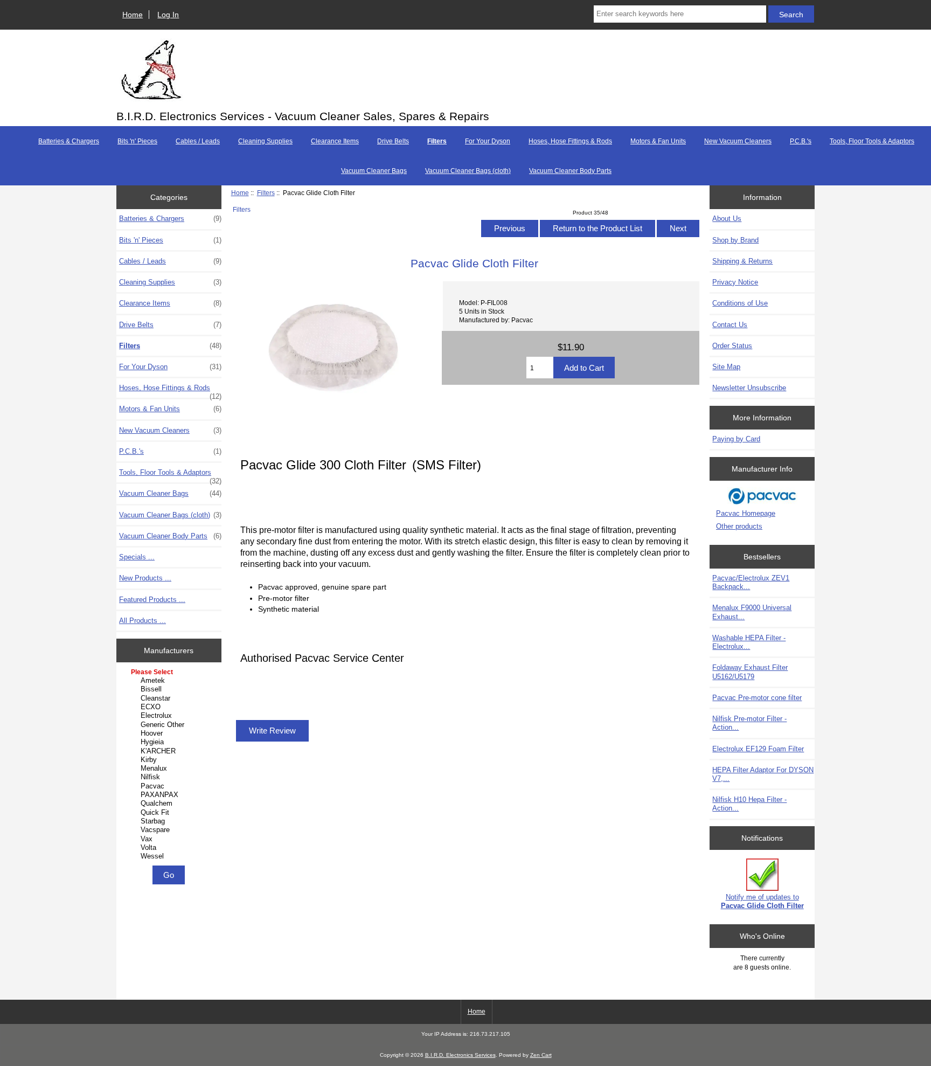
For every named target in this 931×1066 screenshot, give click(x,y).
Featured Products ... (152, 600)
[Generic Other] (170, 725)
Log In (168, 14)
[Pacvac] (170, 786)
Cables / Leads (198, 141)
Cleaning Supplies (265, 141)
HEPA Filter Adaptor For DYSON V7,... (763, 774)
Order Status (732, 346)
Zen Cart (541, 1055)
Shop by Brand (735, 240)
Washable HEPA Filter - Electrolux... (749, 642)
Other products (739, 526)
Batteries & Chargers (68, 141)
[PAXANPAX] (170, 795)
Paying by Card (736, 439)
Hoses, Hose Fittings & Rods (570, 141)
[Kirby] (170, 760)
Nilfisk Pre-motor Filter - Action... (749, 723)
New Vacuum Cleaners (738, 141)
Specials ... (137, 557)
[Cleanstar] (170, 698)
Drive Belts (393, 141)
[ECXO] (170, 707)
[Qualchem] (170, 803)
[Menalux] (170, 768)
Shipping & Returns (742, 261)
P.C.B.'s (800, 141)
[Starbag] (170, 821)
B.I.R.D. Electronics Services (460, 1055)
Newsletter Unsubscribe (749, 388)
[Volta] (170, 847)
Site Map (726, 367)
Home (132, 14)
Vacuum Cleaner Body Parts (570, 171)
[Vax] (170, 839)
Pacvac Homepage (745, 513)
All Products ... (142, 621)
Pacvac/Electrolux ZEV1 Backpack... (750, 582)
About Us (726, 218)
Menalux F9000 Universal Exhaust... (751, 612)
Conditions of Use (740, 303)
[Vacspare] (170, 830)
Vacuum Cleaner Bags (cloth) (468, 171)
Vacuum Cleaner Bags (374, 171)
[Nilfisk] (170, 777)
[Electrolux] (170, 715)
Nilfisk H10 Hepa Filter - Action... (749, 803)
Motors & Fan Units (658, 141)
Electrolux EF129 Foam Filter (758, 749)
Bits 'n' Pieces (137, 141)
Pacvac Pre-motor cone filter (757, 698)
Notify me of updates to (762, 901)
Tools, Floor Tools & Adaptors (872, 141)
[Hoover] (170, 733)
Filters (266, 192)
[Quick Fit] (170, 812)
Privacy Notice (735, 282)
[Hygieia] (170, 742)
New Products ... (145, 578)
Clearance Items (335, 141)
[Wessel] (170, 856)
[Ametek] (170, 680)
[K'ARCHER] (170, 751)
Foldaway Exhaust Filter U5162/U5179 (750, 671)
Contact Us (729, 325)
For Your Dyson (487, 141)
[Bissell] (170, 689)
